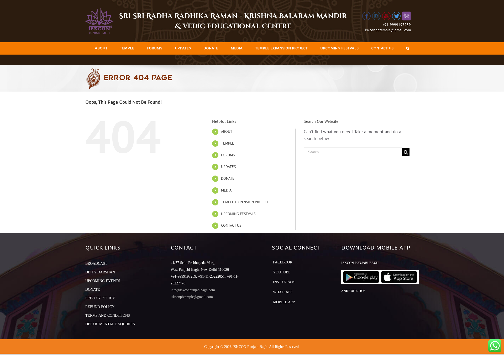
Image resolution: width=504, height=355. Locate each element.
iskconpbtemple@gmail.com (388, 30)
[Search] (408, 48)
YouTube (282, 272)
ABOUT (226, 131)
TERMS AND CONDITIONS (107, 315)
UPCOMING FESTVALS (238, 213)
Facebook (282, 262)
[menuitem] (101, 48)
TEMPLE (227, 143)
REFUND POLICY (99, 307)
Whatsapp (282, 292)
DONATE (227, 178)
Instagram (284, 282)
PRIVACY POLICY (100, 298)
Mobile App (284, 302)
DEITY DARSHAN (100, 272)
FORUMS (228, 155)
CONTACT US (231, 225)
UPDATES (228, 166)
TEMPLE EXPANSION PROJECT (245, 202)
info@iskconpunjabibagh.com (193, 290)
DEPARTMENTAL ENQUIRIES (110, 324)
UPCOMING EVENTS (102, 281)
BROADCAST (96, 264)
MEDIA (226, 190)
